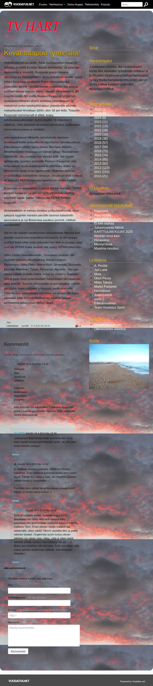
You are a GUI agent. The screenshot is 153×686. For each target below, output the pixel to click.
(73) (101, 151)
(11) (101, 122)
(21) (101, 176)
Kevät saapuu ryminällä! (42, 52)
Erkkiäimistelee (105, 303)
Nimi (11, 585)
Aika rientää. (103, 215)
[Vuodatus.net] (19, 681)
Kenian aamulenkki (108, 324)
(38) (101, 138)
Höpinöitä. (101, 211)
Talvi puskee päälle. (108, 219)
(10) (101, 134)
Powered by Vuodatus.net (132, 681)
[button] (64, 4)
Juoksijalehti (103, 295)
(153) (101, 172)
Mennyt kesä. (103, 244)
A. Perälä (100, 265)
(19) (101, 130)
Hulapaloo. (102, 240)
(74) (101, 155)
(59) (101, 147)
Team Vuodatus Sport (109, 307)
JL (15, 364)
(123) (102, 167)
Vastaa (15, 423)
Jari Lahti (100, 270)
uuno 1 (99, 299)
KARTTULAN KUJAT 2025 (113, 231)
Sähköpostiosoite (27, 597)
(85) (101, 159)
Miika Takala (103, 282)
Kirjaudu (105, 4)
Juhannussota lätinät (109, 227)
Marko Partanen (105, 286)
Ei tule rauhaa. (104, 223)
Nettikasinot (56, 4)
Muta (97, 274)
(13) (101, 126)
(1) (100, 109)
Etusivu (43, 4)
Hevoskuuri (102, 290)
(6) (100, 117)
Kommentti (13, 622)
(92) (101, 163)
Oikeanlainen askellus (110, 329)
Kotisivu (38, 609)
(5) (100, 113)
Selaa (75, 4)
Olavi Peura (102, 278)
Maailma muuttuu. (106, 248)
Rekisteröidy (92, 4)
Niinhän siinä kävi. (107, 236)
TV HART (19, 433)
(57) (101, 142)
